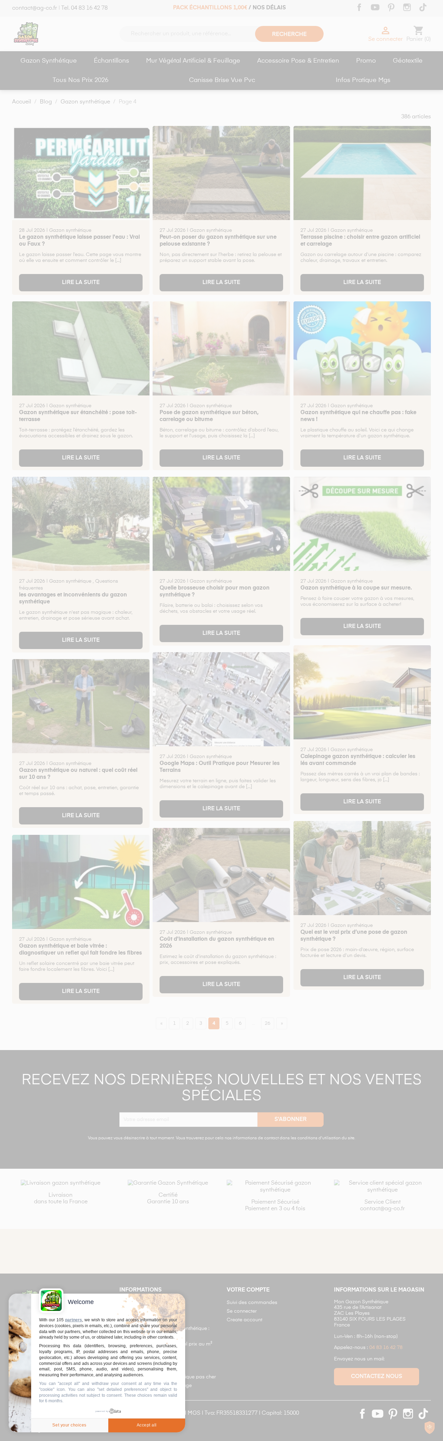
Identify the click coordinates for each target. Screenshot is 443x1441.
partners (73, 1319)
